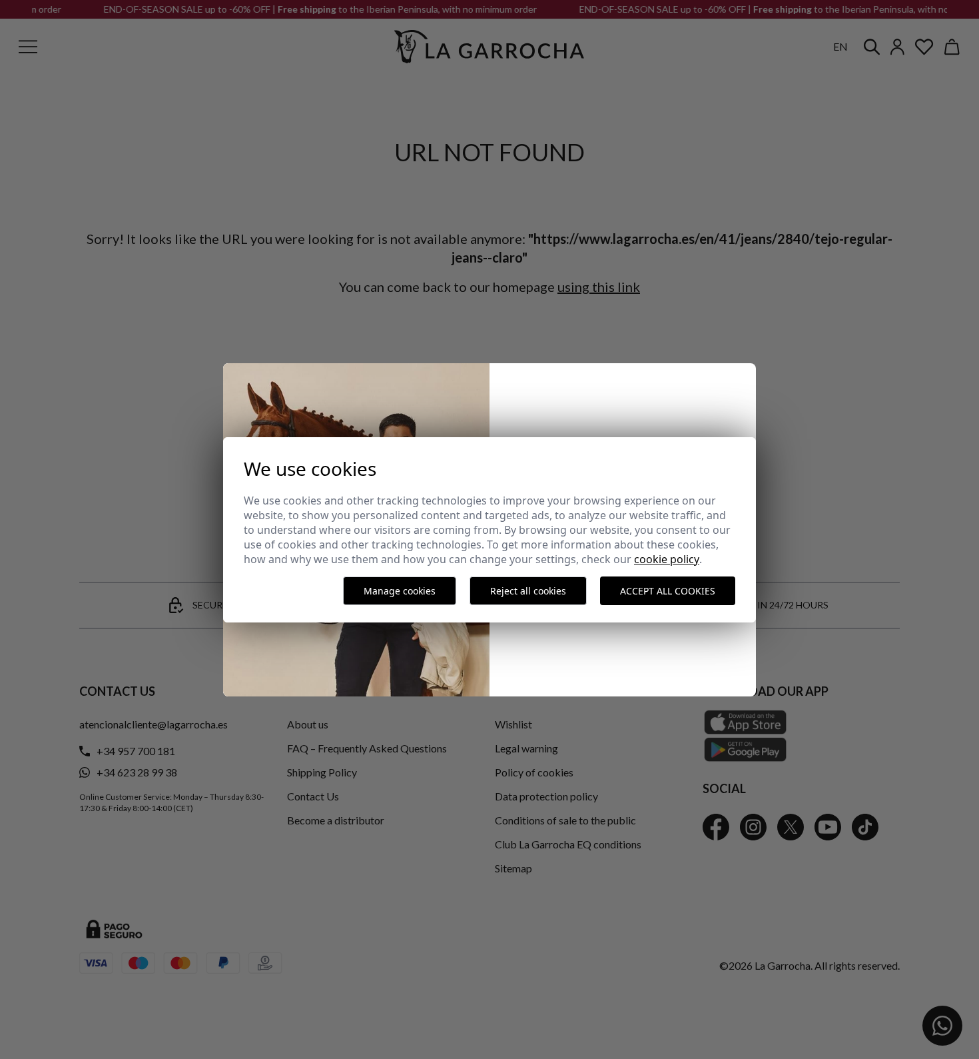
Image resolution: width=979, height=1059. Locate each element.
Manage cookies (400, 590)
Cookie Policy (666, 559)
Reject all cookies (528, 590)
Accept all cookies (667, 590)
